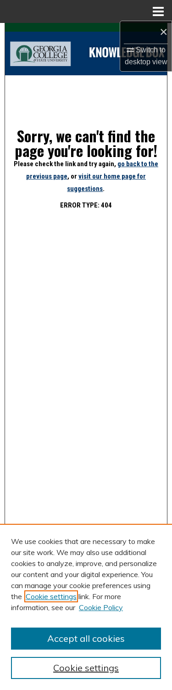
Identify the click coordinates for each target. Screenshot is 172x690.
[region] (86, 607)
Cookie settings (51, 596)
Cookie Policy (101, 607)
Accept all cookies (86, 638)
